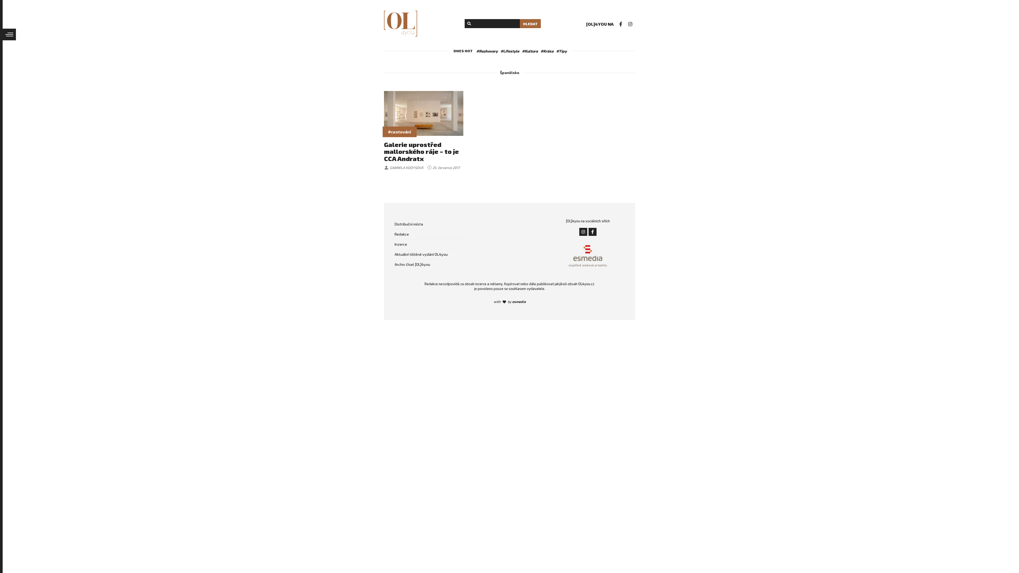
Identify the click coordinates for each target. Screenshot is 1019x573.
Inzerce (401, 244)
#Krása (547, 51)
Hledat (530, 23)
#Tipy (561, 51)
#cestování (399, 131)
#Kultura (530, 51)
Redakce (402, 234)
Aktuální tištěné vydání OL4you (421, 254)
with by (510, 301)
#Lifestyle (509, 51)
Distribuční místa (409, 224)
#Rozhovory (487, 51)
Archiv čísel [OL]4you (412, 264)
